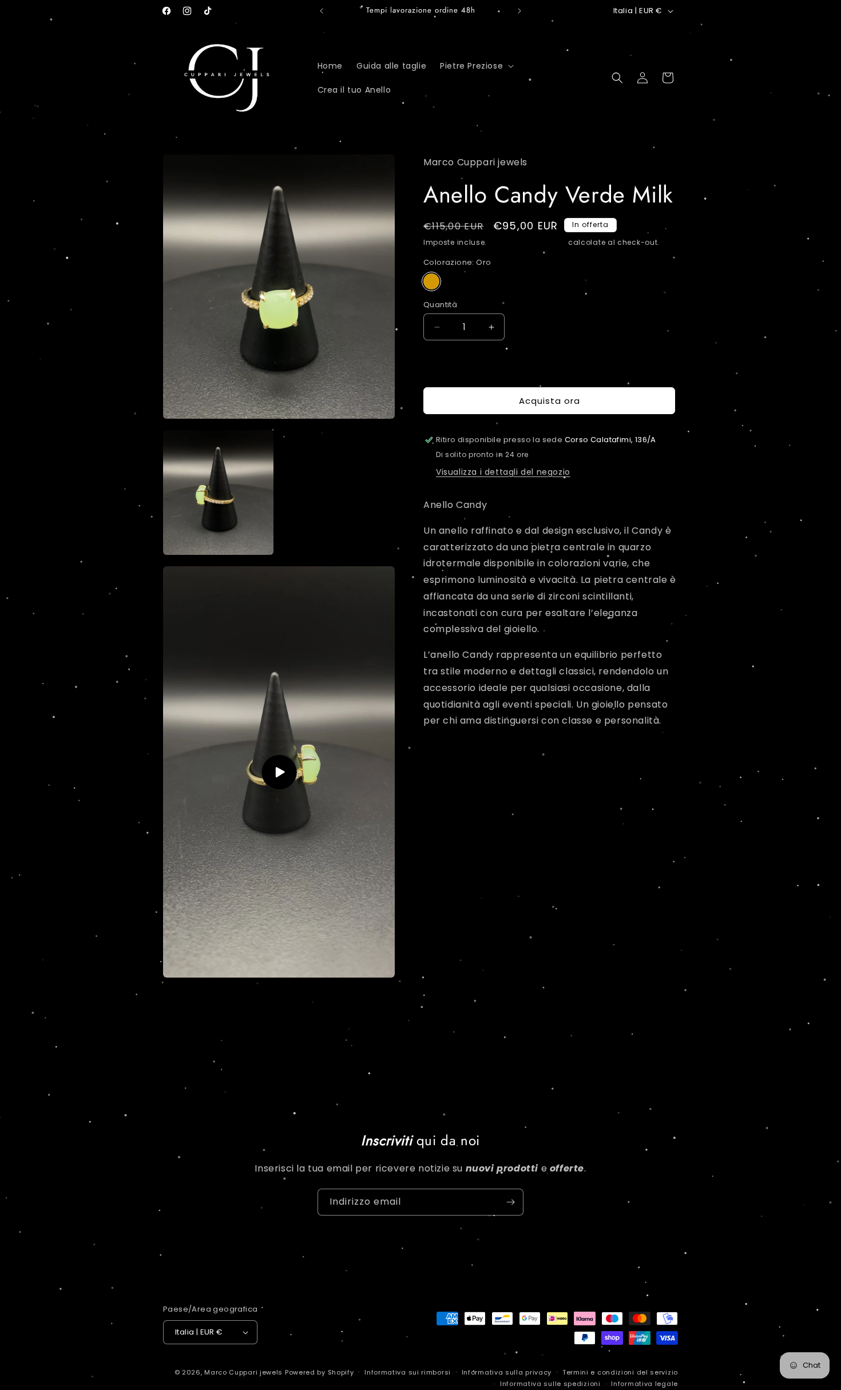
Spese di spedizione (527, 242)
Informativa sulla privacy (507, 1372)
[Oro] (431, 281)
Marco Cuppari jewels (243, 1372)
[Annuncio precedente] (321, 11)
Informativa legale (644, 1383)
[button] (475, 66)
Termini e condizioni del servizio (620, 1372)
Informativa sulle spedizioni (550, 1383)
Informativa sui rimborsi (407, 1372)
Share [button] (447, 756)
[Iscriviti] (510, 1202)
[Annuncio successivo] (519, 11)
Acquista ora (549, 401)
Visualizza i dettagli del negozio (503, 472)
